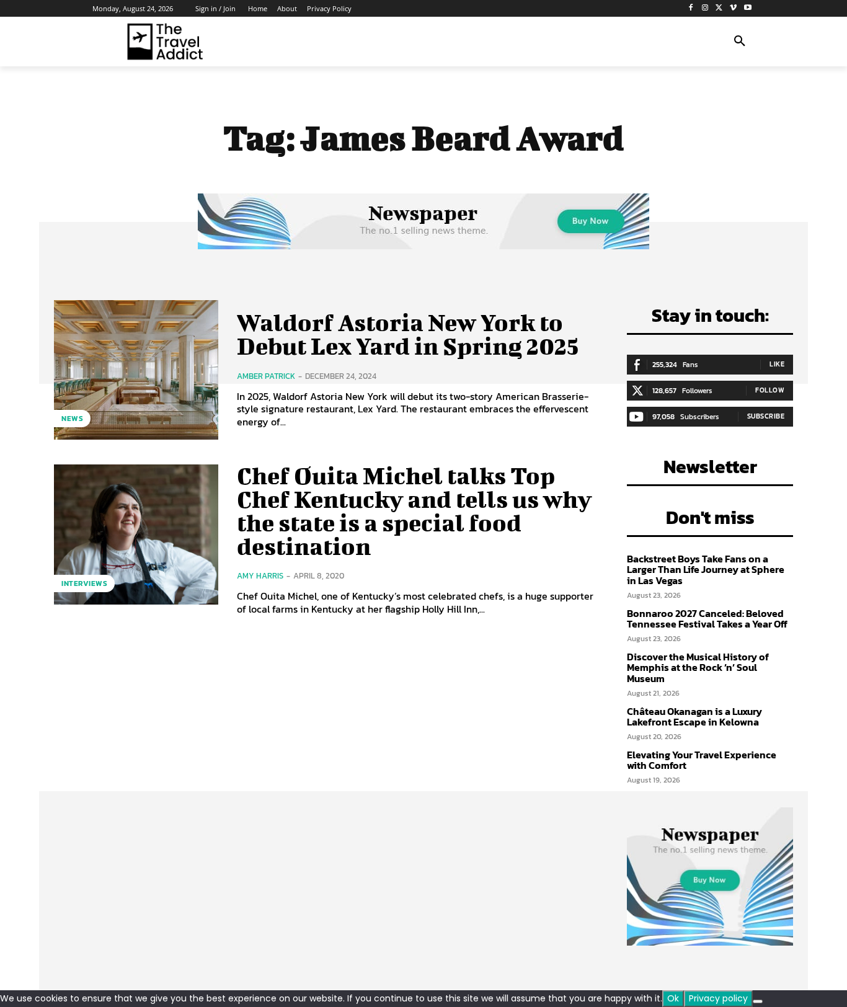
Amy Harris (260, 576)
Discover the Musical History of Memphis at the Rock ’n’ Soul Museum (698, 667)
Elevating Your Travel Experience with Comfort (701, 760)
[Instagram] (705, 8)
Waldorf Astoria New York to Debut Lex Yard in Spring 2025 (408, 334)
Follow (769, 390)
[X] (719, 8)
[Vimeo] (733, 8)
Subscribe (766, 416)
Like (776, 364)
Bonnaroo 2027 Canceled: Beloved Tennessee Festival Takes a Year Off (707, 619)
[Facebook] (691, 8)
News (72, 418)
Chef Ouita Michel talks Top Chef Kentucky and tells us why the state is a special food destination (414, 510)
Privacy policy (718, 998)
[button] (740, 41)
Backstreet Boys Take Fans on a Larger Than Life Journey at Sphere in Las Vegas (705, 569)
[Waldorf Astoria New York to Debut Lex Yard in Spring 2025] (136, 370)
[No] (758, 1001)
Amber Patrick (266, 376)
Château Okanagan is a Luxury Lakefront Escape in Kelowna (694, 717)
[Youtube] (747, 8)
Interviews (84, 583)
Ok (673, 998)
